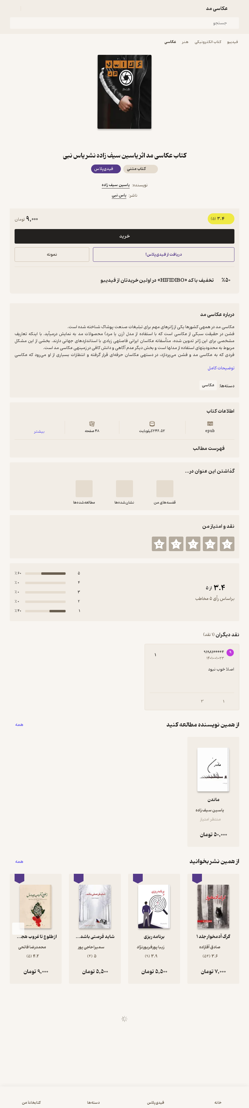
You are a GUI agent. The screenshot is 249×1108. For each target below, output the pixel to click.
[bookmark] (139, 140)
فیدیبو (232, 42)
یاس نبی (119, 195)
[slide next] (18, 929)
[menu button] (13, 8)
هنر (185, 42)
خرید (124, 236)
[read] (84, 488)
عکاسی (170, 42)
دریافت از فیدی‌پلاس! (163, 254)
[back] (235, 8)
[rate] (227, 544)
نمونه (52, 254)
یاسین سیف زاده (116, 185)
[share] (110, 140)
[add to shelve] (164, 488)
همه (19, 724)
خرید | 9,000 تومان (64, 1100)
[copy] (21, 280)
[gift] (124, 140)
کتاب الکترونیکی (208, 42)
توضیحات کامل (221, 368)
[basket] (28, 8)
